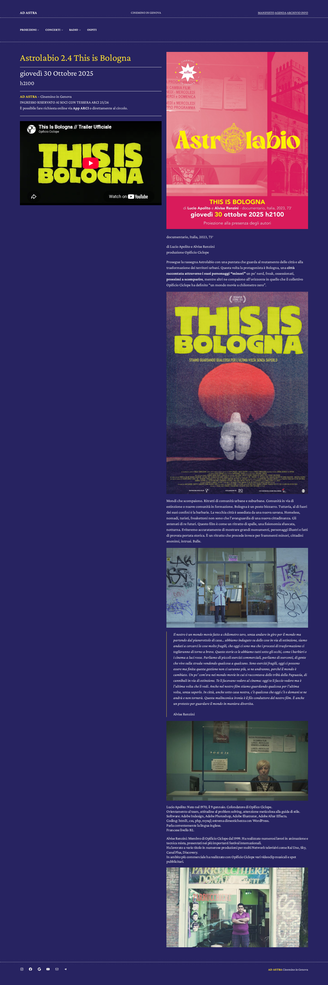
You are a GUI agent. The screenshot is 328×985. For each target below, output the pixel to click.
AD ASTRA (28, 13)
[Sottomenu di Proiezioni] (38, 30)
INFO (304, 12)
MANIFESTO (266, 12)
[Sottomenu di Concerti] (62, 30)
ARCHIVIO (294, 12)
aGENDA (280, 12)
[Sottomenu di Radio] (80, 30)
